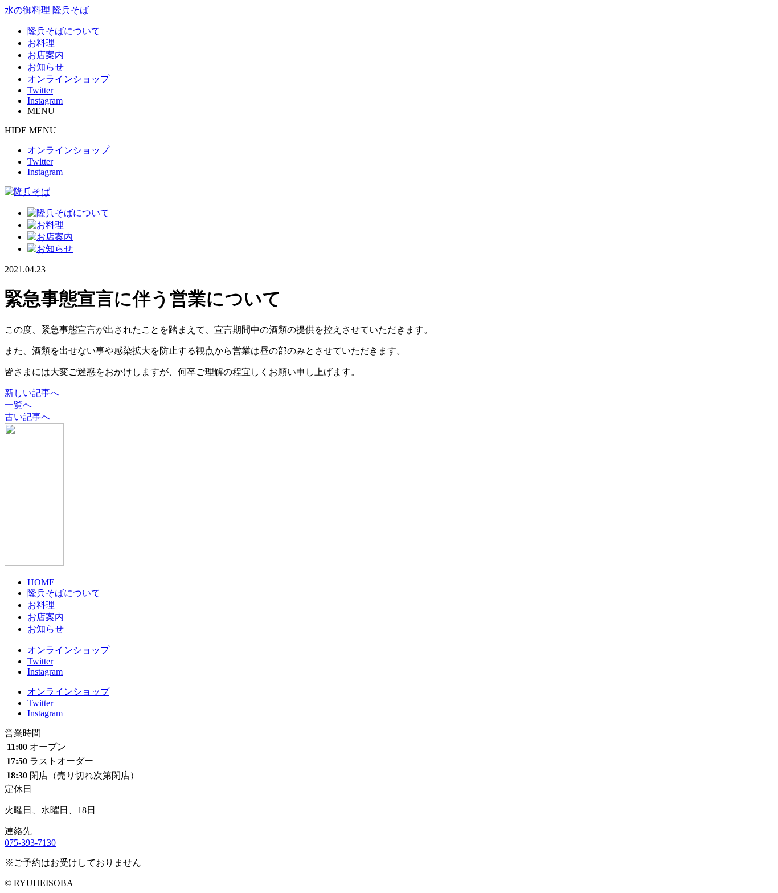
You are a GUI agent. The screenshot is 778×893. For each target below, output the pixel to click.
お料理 (41, 43)
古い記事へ (27, 417)
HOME (41, 582)
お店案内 (45, 55)
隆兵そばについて (63, 31)
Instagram (45, 100)
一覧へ (18, 405)
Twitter (40, 90)
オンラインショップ (68, 79)
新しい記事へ (32, 393)
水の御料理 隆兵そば (47, 10)
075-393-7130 (30, 842)
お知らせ (45, 67)
